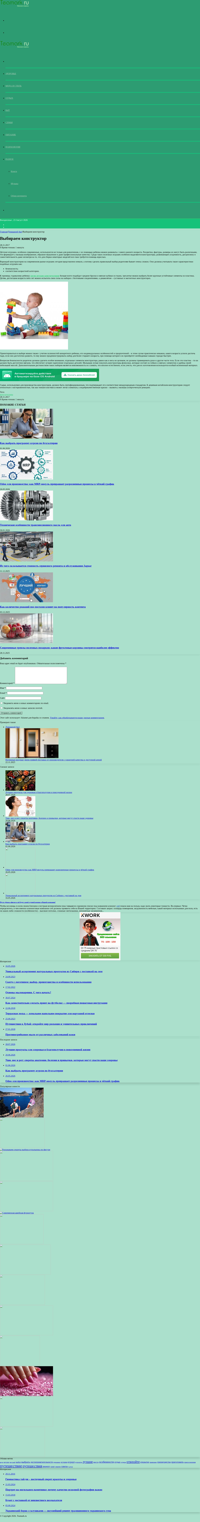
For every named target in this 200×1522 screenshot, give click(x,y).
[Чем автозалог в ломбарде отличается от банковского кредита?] (25, 1274)
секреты (58, 1467)
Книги (14, 171)
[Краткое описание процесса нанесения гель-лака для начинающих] (26, 1395)
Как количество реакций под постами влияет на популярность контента (43, 606)
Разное (9, 159)
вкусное (6, 1462)
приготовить (177, 1462)
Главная (3, 232)
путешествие (11, 1466)
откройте (133, 1461)
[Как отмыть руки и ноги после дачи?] (20, 1365)
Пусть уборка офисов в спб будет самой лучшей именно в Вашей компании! (28, 902)
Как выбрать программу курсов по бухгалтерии (29, 443)
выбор (18, 1462)
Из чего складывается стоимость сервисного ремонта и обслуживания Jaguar (46, 565)
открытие (144, 1462)
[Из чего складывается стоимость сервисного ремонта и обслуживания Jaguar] (26, 561)
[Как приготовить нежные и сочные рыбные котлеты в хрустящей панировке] (22, 1147)
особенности (106, 1461)
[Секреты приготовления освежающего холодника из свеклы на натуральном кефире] (22, 1456)
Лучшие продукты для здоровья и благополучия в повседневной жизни (38, 792)
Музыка (14, 183)
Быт (7, 110)
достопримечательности (41, 1462)
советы (64, 1466)
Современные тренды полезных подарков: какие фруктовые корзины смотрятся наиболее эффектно (59, 647)
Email (3, 693)
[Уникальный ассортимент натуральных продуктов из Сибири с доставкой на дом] (20, 893)
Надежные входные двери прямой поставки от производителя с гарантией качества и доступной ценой (53, 760)
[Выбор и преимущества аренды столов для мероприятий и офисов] (26, 1426)
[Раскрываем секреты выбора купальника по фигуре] (25, 1149)
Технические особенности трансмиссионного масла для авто (35, 525)
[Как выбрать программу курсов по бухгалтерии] (26, 438)
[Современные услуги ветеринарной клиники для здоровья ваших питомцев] (26, 1210)
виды (1, 1462)
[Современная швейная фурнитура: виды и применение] (17, 1213)
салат (52, 1466)
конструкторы (6, 394)
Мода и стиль (13, 86)
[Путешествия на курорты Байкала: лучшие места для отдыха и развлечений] (22, 1117)
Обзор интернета (19, 196)
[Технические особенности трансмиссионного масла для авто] (26, 520)
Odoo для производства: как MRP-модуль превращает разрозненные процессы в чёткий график (57, 484)
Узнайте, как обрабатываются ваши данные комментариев (77, 718)
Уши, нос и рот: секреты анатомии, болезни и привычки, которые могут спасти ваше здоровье (49, 818)
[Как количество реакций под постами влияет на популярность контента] (26, 601)
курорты (78, 1462)
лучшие (88, 1461)
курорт (71, 1462)
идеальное (56, 1462)
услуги (70, 1466)
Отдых (9, 98)
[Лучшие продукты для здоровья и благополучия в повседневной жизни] (20, 790)
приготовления (190, 1462)
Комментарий (7, 683)
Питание (10, 135)
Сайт (2, 698)
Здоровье (10, 73)
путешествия (32, 1466)
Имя (3, 688)
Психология (12, 147)
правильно (153, 1462)
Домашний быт (15, 232)
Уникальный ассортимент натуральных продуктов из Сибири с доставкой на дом (43, 895)
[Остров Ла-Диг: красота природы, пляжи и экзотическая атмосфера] (26, 1334)
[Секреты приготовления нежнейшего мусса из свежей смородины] (22, 1304)
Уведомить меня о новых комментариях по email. (26, 703)
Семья (9, 122)
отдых (117, 1462)
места (96, 1462)
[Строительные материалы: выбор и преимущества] (22, 1243)
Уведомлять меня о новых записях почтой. (23, 708)
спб (118, 906)
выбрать (25, 1462)
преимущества (164, 1462)
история (64, 1462)
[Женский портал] (14, 6)
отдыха (123, 1462)
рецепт (46, 1466)
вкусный (12, 1462)
